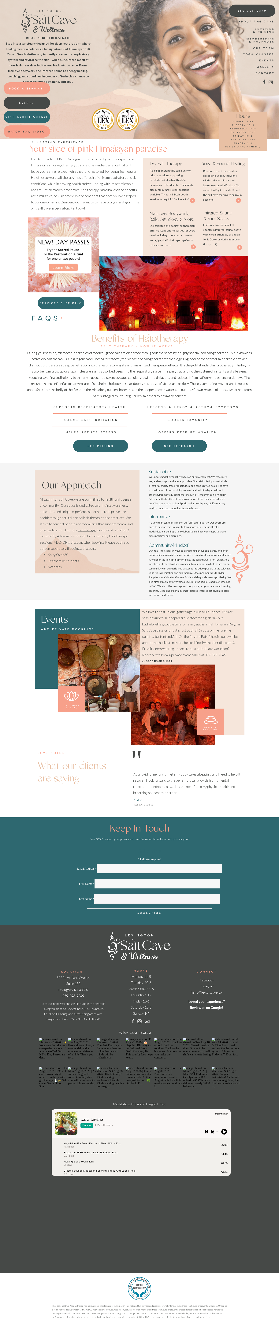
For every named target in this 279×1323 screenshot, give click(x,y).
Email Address (87, 868)
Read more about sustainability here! (179, 508)
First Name (87, 883)
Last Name (86, 899)
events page (87, 530)
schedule (225, 581)
